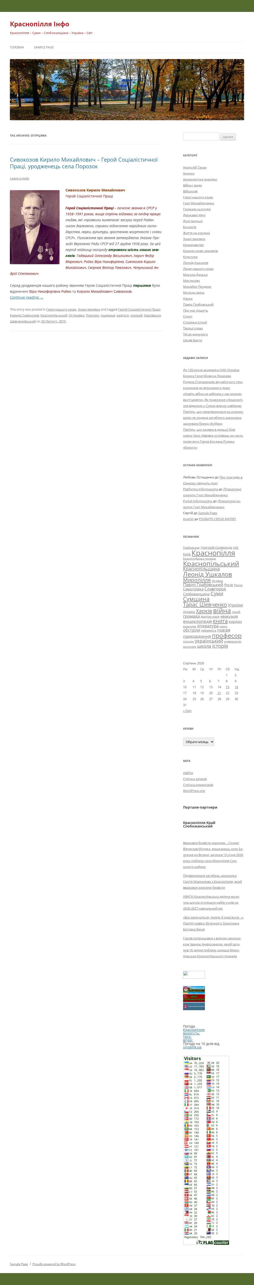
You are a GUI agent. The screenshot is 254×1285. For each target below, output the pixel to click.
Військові (190, 191)
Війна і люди (192, 185)
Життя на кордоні (196, 233)
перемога (208, 630)
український (209, 641)
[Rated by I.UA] (194, 977)
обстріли (191, 630)
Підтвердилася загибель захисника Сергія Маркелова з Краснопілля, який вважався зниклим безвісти (212, 881)
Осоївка (217, 581)
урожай (136, 315)
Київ (186, 554)
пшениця (108, 315)
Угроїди (235, 605)
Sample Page (44, 47)
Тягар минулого (195, 334)
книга (220, 620)
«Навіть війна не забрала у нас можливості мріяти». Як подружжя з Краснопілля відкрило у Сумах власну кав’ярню (213, 400)
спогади (188, 641)
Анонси (188, 173)
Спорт (187, 316)
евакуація (229, 616)
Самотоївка (193, 588)
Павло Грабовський (198, 304)
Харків (204, 610)
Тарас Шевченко (205, 604)
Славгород (215, 589)
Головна (17, 47)
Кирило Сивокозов (24, 315)
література (208, 626)
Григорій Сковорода (216, 547)
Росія (228, 584)
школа (204, 646)
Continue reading (26, 297)
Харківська (152, 315)
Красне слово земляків (200, 251)
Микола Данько (195, 274)
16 (236, 687)
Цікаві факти (192, 340)
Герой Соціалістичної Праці (139, 309)
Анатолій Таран (195, 167)
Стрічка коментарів (198, 785)
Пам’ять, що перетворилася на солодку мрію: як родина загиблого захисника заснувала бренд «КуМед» (213, 417)
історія (220, 645)
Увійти (188, 773)
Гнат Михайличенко (198, 203)
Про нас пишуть (195, 310)
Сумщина (196, 599)
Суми (217, 593)
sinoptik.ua (192, 1047)
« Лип (187, 711)
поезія (223, 630)
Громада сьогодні (197, 209)
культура (189, 626)
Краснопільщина (201, 569)
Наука (187, 298)
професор (227, 635)
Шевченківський (23, 321)
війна (222, 610)
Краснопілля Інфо (39, 23)
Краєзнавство (193, 245)
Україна (189, 611)
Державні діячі (194, 215)
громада (191, 616)
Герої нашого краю (61, 309)
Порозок (92, 315)
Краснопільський (53, 315)
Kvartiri (188, 519)
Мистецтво (191, 280)
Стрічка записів (195, 779)
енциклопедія (197, 621)
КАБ (235, 547)
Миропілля (197, 579)
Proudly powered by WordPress (54, 1264)
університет (233, 641)
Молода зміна (193, 292)
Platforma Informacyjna (200, 489)
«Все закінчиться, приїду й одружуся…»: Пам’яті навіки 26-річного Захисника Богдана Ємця (213, 923)
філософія (189, 646)
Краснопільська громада (199, 558)
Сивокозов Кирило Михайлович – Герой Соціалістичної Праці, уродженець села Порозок (84, 163)
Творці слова (193, 328)
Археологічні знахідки (200, 179)
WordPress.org (194, 790)
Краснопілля (213, 553)
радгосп (123, 315)
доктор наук (210, 616)
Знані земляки (89, 309)
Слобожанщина (196, 594)
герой (236, 612)
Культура (190, 256)
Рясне (238, 585)
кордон (235, 621)
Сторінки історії (195, 322)
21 (219, 693)
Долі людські (193, 221)
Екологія (189, 227)
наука (223, 626)
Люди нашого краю (198, 268)
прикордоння (197, 636)
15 (227, 687)
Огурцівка (76, 315)
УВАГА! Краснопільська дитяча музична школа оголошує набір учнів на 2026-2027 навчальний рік (211, 902)
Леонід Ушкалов (195, 262)
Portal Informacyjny (197, 501)
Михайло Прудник (197, 286)
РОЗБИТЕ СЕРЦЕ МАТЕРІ (217, 519)
